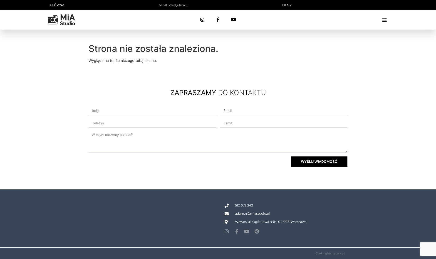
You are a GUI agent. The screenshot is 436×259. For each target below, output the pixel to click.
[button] (384, 19)
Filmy (286, 5)
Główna (57, 5)
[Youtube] (233, 20)
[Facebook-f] (218, 20)
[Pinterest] (257, 231)
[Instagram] (202, 20)
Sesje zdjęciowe (173, 5)
